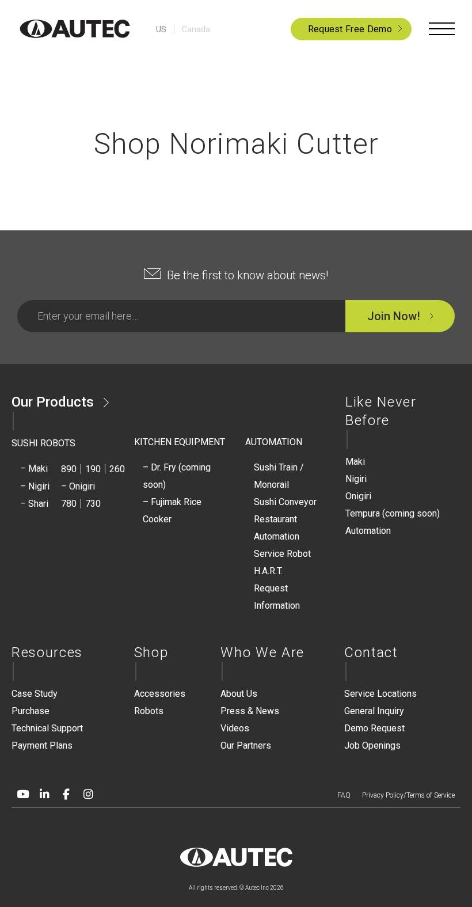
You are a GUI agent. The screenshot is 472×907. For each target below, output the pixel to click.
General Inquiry (374, 710)
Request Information (277, 597)
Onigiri (358, 496)
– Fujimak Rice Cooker (172, 510)
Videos (234, 728)
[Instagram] (88, 794)
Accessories (159, 693)
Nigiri (356, 478)
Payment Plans (42, 745)
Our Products (53, 402)
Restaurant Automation (276, 528)
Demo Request (374, 728)
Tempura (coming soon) (392, 513)
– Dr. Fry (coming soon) (177, 476)
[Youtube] (22, 794)
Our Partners (245, 745)
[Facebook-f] (66, 794)
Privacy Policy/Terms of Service (408, 795)
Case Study (35, 693)
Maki (355, 461)
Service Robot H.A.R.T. (282, 562)
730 (93, 503)
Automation (368, 530)
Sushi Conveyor (285, 501)
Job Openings (372, 745)
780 (69, 503)
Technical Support (47, 728)
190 (93, 469)
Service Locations (380, 693)
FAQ (344, 795)
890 (69, 469)
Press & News (249, 710)
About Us (238, 693)
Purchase (31, 710)
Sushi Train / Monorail (279, 476)
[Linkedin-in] (44, 794)
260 (117, 469)
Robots (148, 710)
